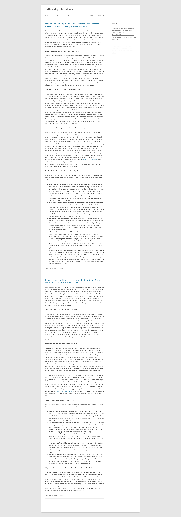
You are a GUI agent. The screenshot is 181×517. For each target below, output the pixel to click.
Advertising (48, 15)
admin (92, 15)
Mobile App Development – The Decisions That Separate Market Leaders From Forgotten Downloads (72, 25)
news (84, 15)
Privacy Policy (102, 15)
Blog (58, 15)
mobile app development (90, 159)
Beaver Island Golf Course (64, 391)
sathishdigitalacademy (59, 9)
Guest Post (67, 15)
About (77, 15)
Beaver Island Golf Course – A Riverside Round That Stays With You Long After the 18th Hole (72, 281)
